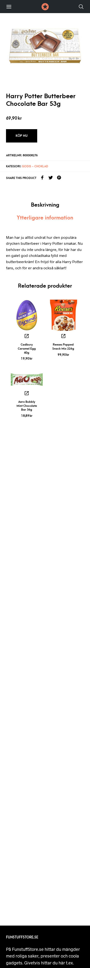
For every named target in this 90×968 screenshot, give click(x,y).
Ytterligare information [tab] (45, 218)
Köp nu (22, 136)
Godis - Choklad (35, 166)
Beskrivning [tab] (45, 205)
